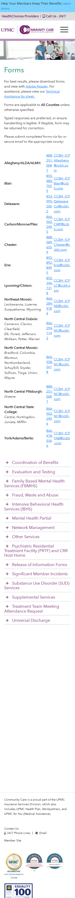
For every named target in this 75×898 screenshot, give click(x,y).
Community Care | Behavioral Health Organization (27, 29)
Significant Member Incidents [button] (40, 573)
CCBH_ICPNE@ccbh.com (62, 306)
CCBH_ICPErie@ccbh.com (62, 265)
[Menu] (64, 29)
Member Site (12, 840)
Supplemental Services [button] (33, 597)
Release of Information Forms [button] (39, 564)
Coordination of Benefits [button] (35, 462)
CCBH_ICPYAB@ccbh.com (62, 438)
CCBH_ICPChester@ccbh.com (62, 245)
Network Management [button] (33, 527)
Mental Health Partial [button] (31, 518)
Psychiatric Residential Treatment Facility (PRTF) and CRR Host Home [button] (36, 551)
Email (43, 833)
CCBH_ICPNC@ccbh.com (62, 331)
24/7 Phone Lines (18, 833)
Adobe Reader (37, 86)
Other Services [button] (26, 536)
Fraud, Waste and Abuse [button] (35, 495)
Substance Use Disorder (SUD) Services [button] (36, 585)
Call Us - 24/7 (55, 16)
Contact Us (11, 828)
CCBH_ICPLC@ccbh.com (62, 286)
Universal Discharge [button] (31, 620)
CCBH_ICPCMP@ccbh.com (62, 224)
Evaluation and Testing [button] (33, 472)
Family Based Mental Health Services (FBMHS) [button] (34, 483)
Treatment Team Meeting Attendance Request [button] (31, 608)
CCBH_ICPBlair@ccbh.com (62, 183)
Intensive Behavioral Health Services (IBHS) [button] (34, 506)
